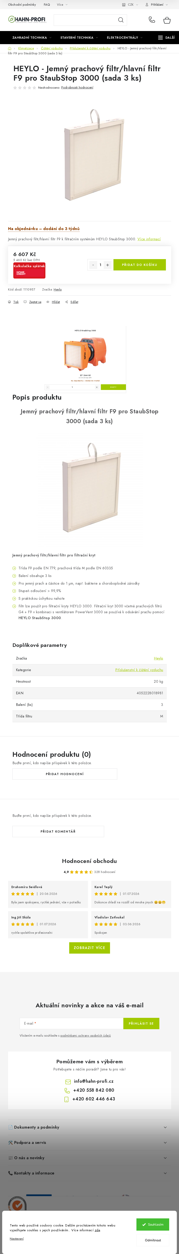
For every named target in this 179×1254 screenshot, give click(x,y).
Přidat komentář (58, 831)
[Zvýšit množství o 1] (108, 265)
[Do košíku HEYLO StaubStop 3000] (113, 387)
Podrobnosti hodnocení (77, 87)
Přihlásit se (141, 1023)
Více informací (149, 239)
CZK (130, 4)
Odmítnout (153, 1240)
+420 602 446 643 (93, 1099)
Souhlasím (156, 1224)
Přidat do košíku (139, 265)
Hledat (121, 20)
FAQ (47, 4)
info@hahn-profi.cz (94, 1081)
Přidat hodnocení (65, 774)
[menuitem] (32, 37)
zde (97, 1230)
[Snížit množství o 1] (93, 265)
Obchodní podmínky (22, 4)
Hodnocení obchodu (89, 861)
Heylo (58, 289)
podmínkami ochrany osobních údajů (85, 1035)
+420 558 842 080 (153, 20)
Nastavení (17, 1238)
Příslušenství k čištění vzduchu (139, 669)
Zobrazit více (89, 947)
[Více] (166, 37)
